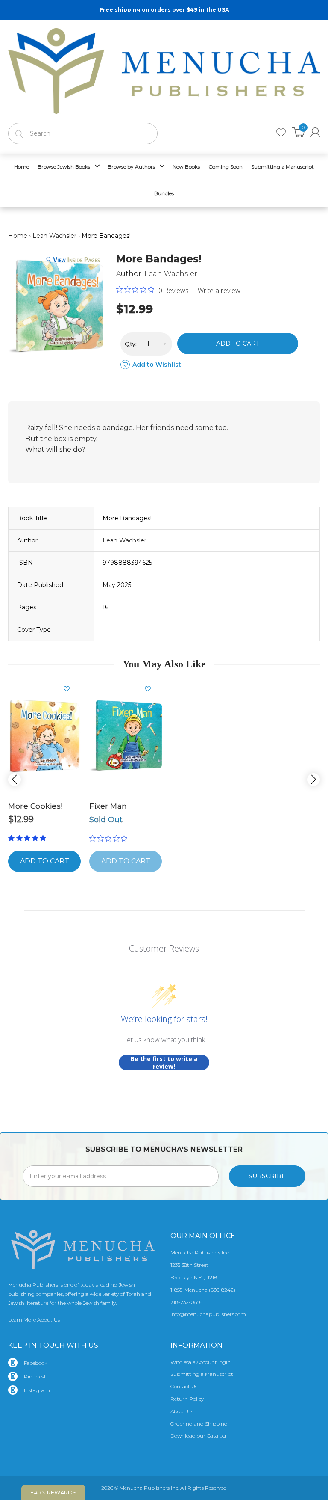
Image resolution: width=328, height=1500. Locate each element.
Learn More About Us (34, 1319)
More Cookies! (35, 806)
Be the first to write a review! (164, 1062)
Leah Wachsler (54, 236)
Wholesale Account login (200, 1362)
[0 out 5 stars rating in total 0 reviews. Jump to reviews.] (110, 838)
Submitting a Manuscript (201, 1374)
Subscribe (267, 1176)
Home (17, 236)
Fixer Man (108, 806)
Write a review (219, 290)
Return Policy (187, 1399)
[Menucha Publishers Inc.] (164, 69)
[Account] (315, 132)
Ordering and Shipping (199, 1423)
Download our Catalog (198, 1435)
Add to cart (237, 343)
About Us (181, 1411)
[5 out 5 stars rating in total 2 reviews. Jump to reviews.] (29, 838)
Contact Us (183, 1386)
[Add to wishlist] (70, 688)
